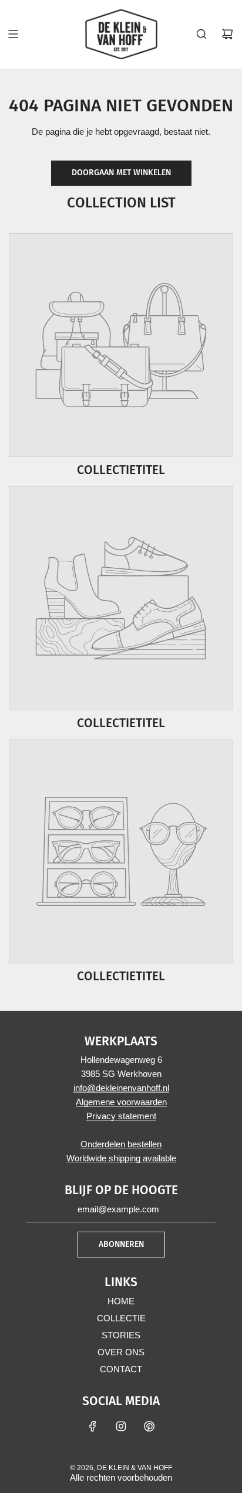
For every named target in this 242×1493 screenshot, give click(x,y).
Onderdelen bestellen (121, 1144)
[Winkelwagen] (227, 34)
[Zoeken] (201, 34)
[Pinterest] (149, 1426)
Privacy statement (121, 1116)
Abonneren (121, 1244)
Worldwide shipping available (121, 1158)
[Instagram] (121, 1426)
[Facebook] (93, 1426)
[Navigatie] (13, 34)
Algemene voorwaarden (121, 1102)
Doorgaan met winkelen (121, 173)
